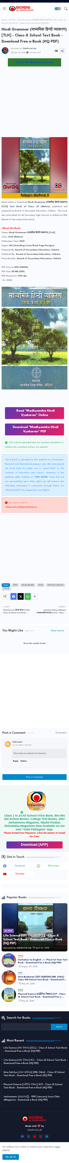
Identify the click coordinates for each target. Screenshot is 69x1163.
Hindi (40, 585)
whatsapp (53, 866)
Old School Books (55, 585)
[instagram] (40, 1136)
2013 (15, 585)
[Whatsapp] (28, 596)
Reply (15, 761)
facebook (20, 866)
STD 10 (12, 20)
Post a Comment (34, 777)
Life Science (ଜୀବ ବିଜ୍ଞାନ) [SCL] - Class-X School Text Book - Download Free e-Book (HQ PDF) (35, 1049)
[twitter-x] (28, 1136)
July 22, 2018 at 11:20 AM (21, 745)
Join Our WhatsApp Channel (36, 62)
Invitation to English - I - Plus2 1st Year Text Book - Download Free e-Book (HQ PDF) (42, 961)
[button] (58, 8)
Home (4, 20)
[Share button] (35, 596)
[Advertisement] (34, 102)
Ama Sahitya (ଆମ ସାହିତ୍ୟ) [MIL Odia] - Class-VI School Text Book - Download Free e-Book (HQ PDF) (34, 1074)
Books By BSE (28, 585)
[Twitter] (20, 596)
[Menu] (4, 8)
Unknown (17, 742)
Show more (56, 631)
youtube (19, 874)
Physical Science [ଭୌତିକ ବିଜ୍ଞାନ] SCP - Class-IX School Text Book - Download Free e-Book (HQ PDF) (42, 995)
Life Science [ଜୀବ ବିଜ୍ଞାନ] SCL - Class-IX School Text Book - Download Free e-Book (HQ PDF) (36, 1062)
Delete (24, 761)
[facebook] (22, 1136)
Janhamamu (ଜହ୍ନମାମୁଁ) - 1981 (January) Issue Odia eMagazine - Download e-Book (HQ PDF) (32, 1098)
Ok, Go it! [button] (11, 1157)
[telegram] (46, 1136)
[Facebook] (13, 596)
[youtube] (34, 1136)
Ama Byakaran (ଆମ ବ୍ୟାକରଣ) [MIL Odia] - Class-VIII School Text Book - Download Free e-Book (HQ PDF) (42, 978)
